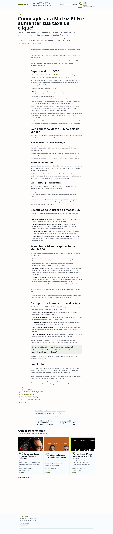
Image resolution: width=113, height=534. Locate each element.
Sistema (92, 6)
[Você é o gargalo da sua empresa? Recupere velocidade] (30, 444)
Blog (34, 3)
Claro (85, 6)
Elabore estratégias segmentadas (29, 396)
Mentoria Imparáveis (52, 384)
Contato (49, 5)
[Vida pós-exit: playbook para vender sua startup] (56, 444)
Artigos (38, 3)
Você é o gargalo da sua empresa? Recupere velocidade (29, 456)
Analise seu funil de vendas (27, 394)
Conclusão (23, 402)
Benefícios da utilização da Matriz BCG (30, 397)
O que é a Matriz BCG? (26, 389)
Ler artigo (21, 472)
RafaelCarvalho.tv (23, 4)
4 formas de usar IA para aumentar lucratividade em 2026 (82, 456)
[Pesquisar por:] (66, 4)
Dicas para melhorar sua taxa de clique (30, 401)
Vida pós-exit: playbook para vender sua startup (55, 456)
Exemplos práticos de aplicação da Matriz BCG (32, 399)
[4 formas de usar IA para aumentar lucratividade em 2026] (82, 444)
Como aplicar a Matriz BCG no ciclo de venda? (32, 391)
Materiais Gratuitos (37, 5)
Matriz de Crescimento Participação (65, 75)
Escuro (88, 6)
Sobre (44, 5)
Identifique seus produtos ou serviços (30, 393)
